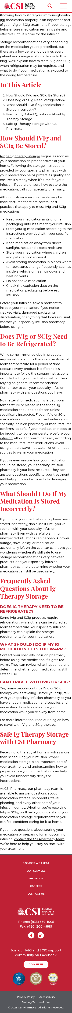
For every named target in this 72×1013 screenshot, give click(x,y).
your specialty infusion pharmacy (39, 322)
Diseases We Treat (36, 863)
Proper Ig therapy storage (20, 156)
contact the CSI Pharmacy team (39, 839)
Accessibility (47, 997)
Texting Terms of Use (36, 1002)
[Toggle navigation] (63, 6)
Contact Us (36, 893)
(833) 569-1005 (42, 922)
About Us (36, 878)
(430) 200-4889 (39, 926)
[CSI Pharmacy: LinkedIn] (41, 935)
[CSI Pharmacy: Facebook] (31, 935)
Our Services (36, 870)
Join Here (36, 964)
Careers (36, 886)
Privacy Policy (26, 997)
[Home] (18, 6)
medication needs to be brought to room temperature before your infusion (35, 433)
